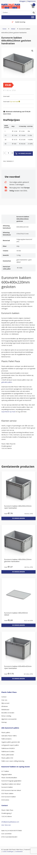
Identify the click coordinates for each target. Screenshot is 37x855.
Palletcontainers (6, 739)
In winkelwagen (24, 153)
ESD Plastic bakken (7, 793)
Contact (3, 697)
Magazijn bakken (6, 774)
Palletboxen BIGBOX (8, 748)
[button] (32, 50)
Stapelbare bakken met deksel (10, 784)
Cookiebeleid (18, 852)
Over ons (4, 700)
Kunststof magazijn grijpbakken (11, 781)
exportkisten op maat (8, 412)
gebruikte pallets (6, 382)
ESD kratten (5, 800)
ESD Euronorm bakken (8, 797)
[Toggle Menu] (32, 17)
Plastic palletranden (7, 755)
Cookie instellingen (7, 852)
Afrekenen (4, 706)
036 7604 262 (6, 825)
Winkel (13, 29)
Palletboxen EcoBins (7, 751)
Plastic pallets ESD (7, 758)
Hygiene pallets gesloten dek (10, 742)
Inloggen (22, 1)
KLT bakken (5, 771)
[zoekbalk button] (34, 12)
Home (4, 29)
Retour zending (6, 716)
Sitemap (4, 722)
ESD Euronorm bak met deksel (11, 790)
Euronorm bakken (7, 787)
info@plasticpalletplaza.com (10, 822)
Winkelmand (5, 710)
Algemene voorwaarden (9, 719)
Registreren (31, 1)
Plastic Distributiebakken (9, 778)
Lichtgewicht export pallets (10, 745)
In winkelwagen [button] (18, 518)
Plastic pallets (5, 732)
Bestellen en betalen (7, 713)
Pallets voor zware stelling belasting (12, 761)
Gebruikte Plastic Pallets (9, 736)
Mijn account (5, 703)
